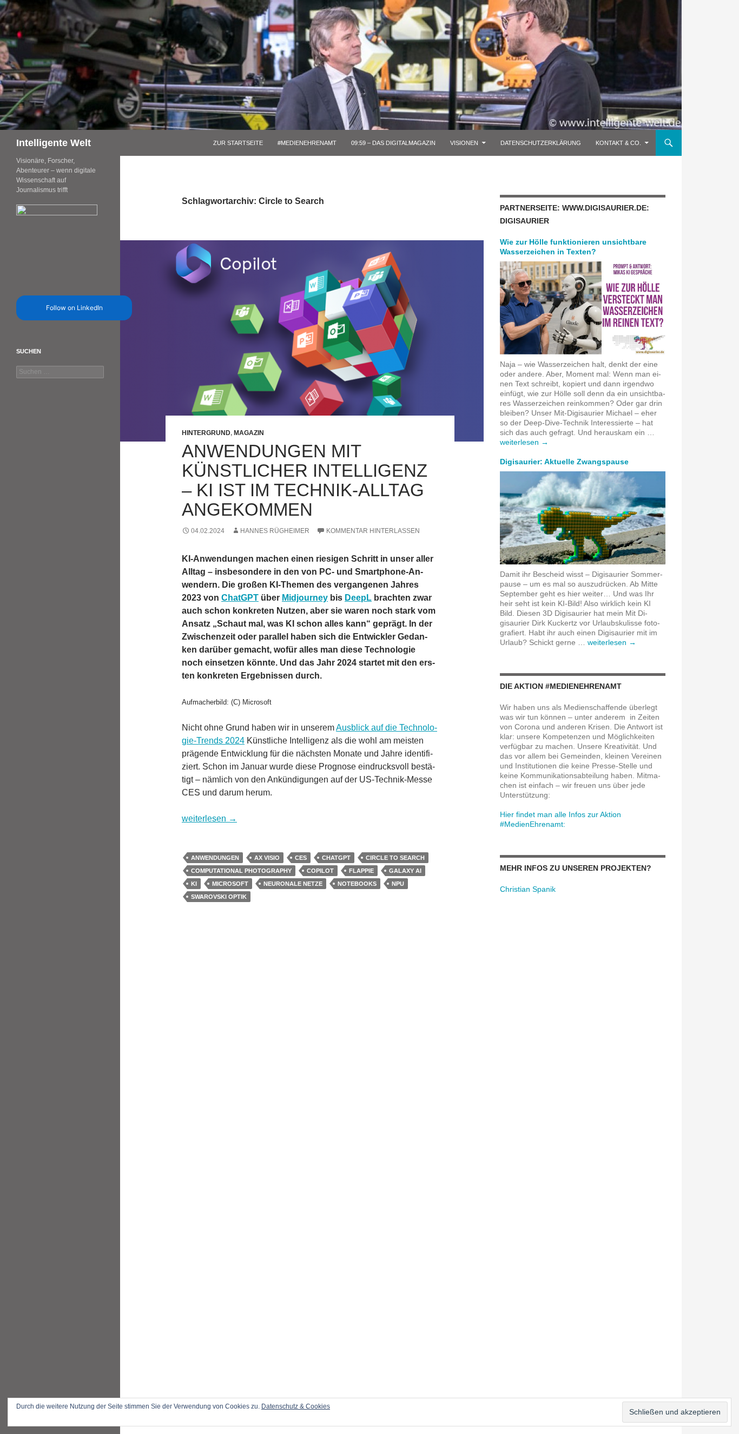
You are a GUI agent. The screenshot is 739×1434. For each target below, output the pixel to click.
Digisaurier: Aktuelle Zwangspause (564, 461)
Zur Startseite (238, 143)
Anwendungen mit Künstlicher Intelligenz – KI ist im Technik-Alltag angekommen (304, 480)
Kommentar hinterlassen (373, 531)
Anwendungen (215, 857)
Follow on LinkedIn (74, 308)
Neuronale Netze (292, 883)
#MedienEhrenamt (307, 143)
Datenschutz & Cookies (295, 1406)
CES (301, 857)
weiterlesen (209, 818)
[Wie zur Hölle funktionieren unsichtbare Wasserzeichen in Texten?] (582, 307)
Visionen (464, 143)
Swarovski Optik (219, 896)
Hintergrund (206, 433)
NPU (398, 883)
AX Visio (267, 857)
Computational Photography (241, 870)
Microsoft (230, 883)
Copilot (320, 870)
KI (194, 883)
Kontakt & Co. (618, 143)
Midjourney (305, 597)
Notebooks (357, 883)
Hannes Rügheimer (274, 531)
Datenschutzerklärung (540, 143)
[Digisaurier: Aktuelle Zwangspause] (582, 517)
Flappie (361, 870)
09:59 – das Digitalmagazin (393, 143)
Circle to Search (395, 857)
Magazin (249, 433)
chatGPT (336, 857)
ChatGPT (240, 597)
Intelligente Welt (53, 142)
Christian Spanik (528, 889)
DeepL (358, 597)
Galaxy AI (405, 870)
